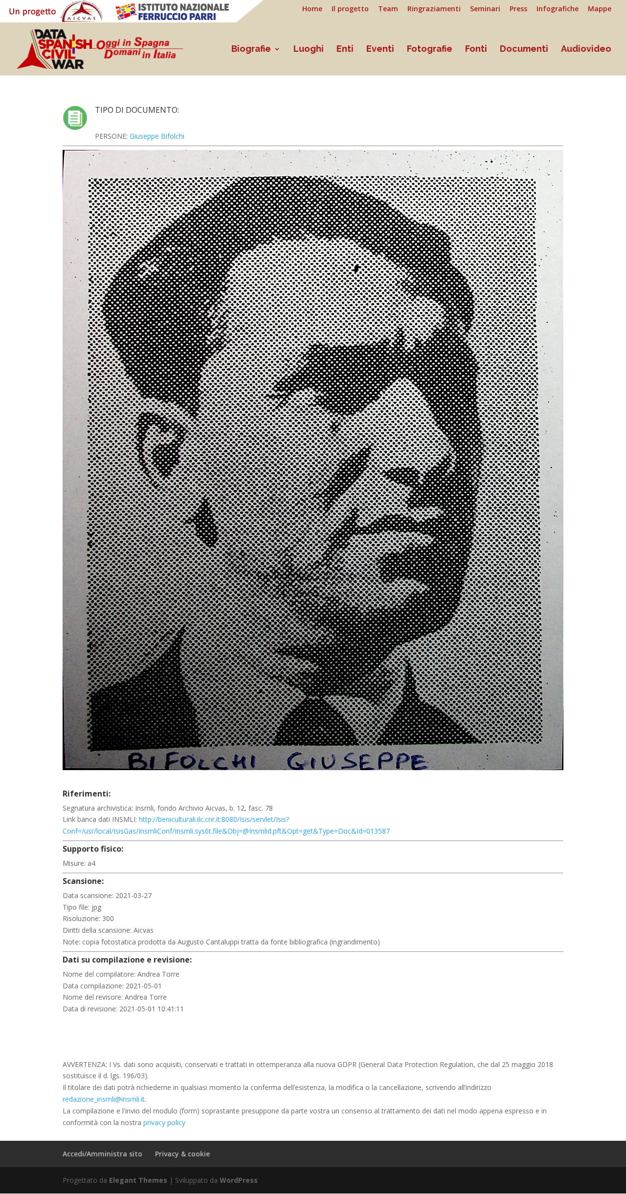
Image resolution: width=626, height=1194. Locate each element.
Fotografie (429, 49)
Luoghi (308, 49)
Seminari (485, 9)
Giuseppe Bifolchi (157, 136)
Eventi (380, 49)
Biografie (251, 49)
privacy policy (164, 1122)
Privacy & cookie (182, 1153)
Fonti (476, 49)
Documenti (524, 49)
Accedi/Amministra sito (102, 1153)
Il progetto (350, 9)
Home (312, 9)
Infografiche (558, 9)
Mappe (599, 9)
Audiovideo (586, 49)
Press (518, 9)
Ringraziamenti (434, 9)
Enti (345, 49)
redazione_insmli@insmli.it (104, 1099)
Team (388, 9)
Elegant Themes (138, 1180)
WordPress (239, 1180)
